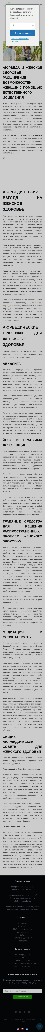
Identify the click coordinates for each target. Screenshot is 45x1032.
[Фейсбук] (16, 1012)
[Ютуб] (29, 1012)
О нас (22, 957)
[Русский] (22, 1029)
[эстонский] (27, 1029)
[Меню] (41, 4)
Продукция (22, 923)
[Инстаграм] (24, 1012)
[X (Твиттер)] (20, 1012)
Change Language (23, 33)
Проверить (22, 941)
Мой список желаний (22, 929)
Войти (22, 935)
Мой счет (22, 926)
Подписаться (22, 997)
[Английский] (18, 1029)
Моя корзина (22, 932)
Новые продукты (22, 954)
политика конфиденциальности (22, 963)
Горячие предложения (22, 938)
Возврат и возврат (22, 966)
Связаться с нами (22, 960)
